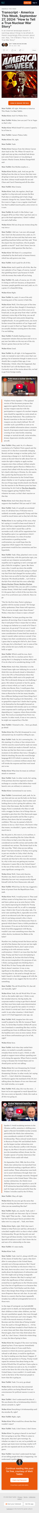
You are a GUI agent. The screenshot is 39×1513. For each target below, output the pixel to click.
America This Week (9, 9)
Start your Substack (14, 1504)
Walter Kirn (23, 43)
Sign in (35, 3)
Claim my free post (19, 1480)
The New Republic (29, 488)
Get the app (29, 1504)
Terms (26, 1497)
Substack (10, 1509)
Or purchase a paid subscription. (19, 1485)
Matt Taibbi (12, 43)
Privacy (20, 1497)
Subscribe (27, 3)
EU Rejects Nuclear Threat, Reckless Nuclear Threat (18, 584)
